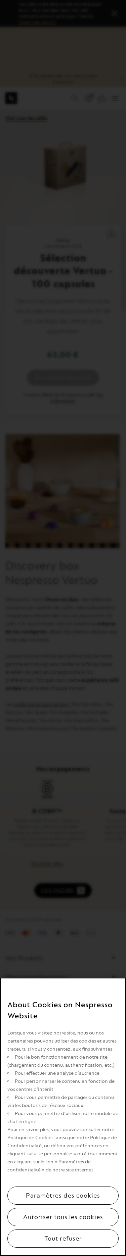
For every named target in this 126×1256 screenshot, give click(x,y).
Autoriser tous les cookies (63, 1217)
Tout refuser (63, 1239)
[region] (63, 1117)
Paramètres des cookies (63, 1196)
